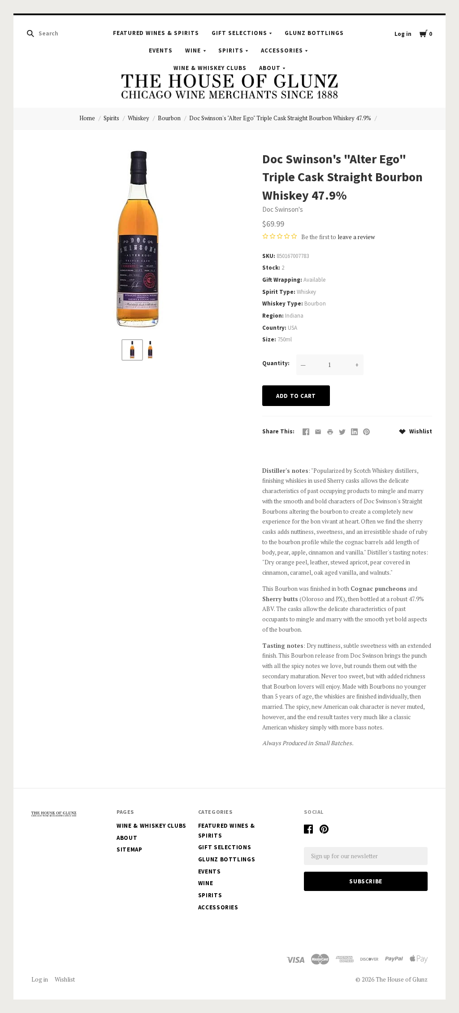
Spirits (230, 50)
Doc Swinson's (282, 209)
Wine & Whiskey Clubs (210, 67)
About (270, 67)
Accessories (282, 50)
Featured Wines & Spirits (156, 33)
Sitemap (130, 849)
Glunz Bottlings (314, 33)
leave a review (356, 237)
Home (87, 118)
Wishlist (420, 431)
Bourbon (169, 118)
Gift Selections (239, 33)
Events (161, 50)
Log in (402, 34)
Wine (193, 50)
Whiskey (138, 118)
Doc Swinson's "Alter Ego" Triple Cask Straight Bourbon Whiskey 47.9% (280, 118)
